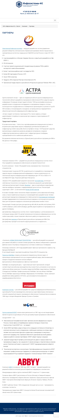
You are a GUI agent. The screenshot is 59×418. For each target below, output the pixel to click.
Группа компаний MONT (9, 312)
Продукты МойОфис (8, 255)
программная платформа (46, 197)
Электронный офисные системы (12, 48)
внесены (14, 219)
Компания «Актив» (8, 290)
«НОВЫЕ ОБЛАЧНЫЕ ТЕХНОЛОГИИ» (20, 240)
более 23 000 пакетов (32, 189)
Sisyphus (27, 185)
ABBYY (11, 367)
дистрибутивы (39, 181)
